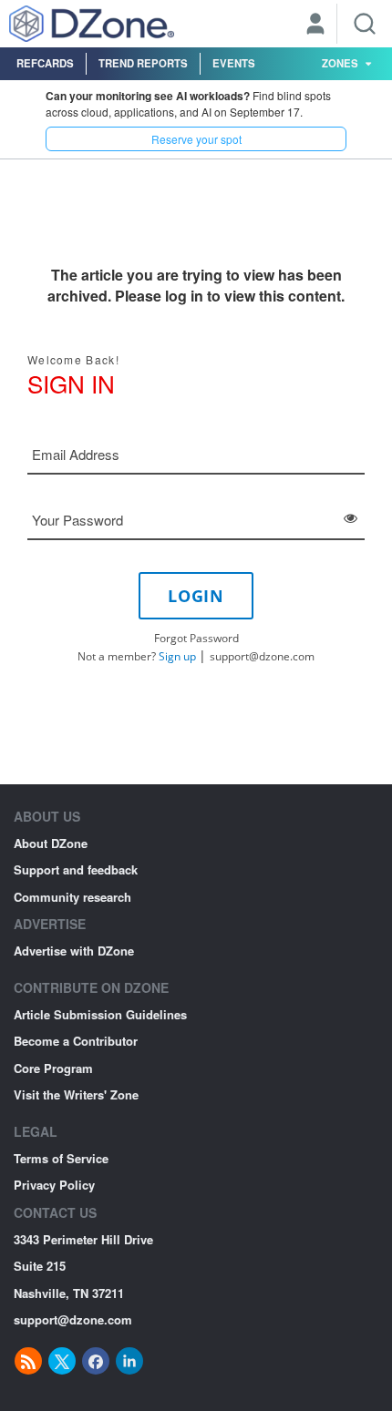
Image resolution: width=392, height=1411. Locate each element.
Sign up (177, 656)
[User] (315, 25)
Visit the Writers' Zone (76, 1094)
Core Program (53, 1068)
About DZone (51, 843)
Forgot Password (196, 638)
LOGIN (196, 596)
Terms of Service (61, 1158)
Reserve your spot (196, 139)
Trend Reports (143, 63)
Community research (72, 896)
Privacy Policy (54, 1184)
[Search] (364, 24)
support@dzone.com (262, 656)
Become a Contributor (76, 1040)
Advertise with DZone (74, 950)
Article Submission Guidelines (100, 1014)
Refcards (45, 63)
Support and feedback (76, 869)
